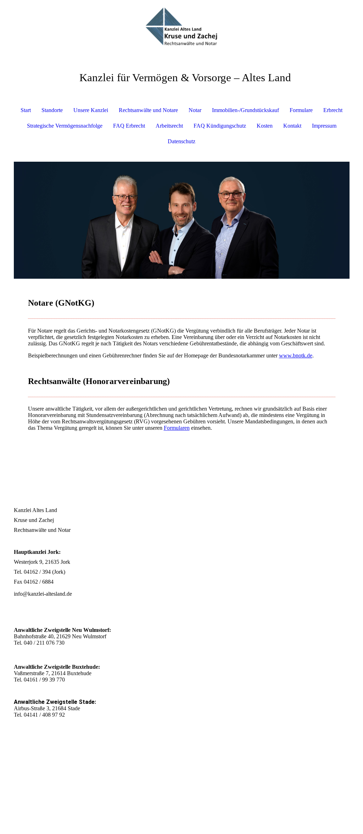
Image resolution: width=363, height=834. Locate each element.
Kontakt (292, 126)
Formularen (177, 428)
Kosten (265, 126)
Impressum (324, 126)
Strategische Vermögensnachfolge (64, 126)
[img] (182, 26)
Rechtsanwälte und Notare (148, 110)
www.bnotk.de (295, 355)
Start (26, 110)
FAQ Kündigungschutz (220, 126)
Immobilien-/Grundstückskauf (245, 110)
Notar (195, 110)
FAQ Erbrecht (129, 126)
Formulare (301, 110)
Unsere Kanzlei (90, 110)
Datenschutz (181, 141)
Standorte (52, 110)
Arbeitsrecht (169, 126)
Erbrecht (332, 110)
